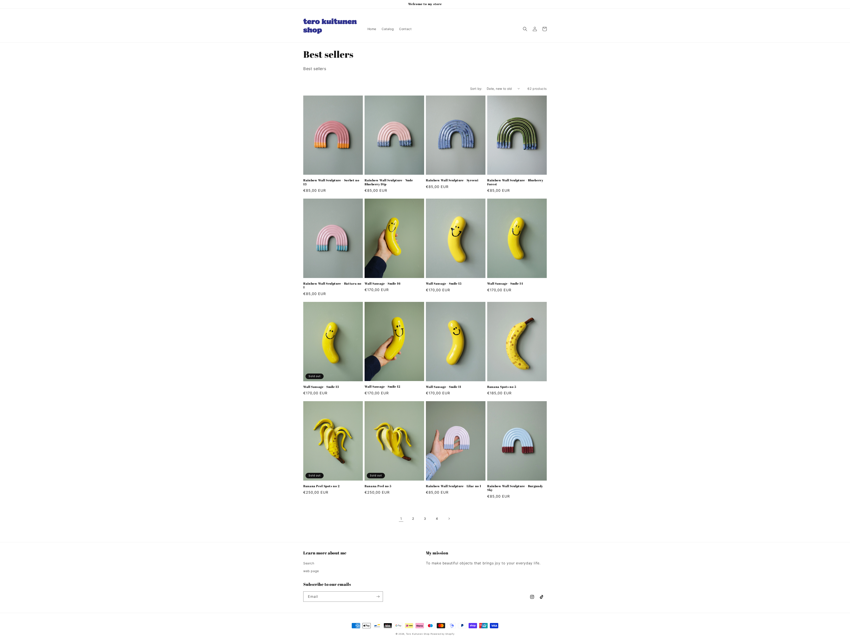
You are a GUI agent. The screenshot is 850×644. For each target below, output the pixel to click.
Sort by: (476, 88)
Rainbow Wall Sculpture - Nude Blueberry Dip (389, 182)
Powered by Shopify (443, 633)
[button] (525, 29)
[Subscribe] (378, 596)
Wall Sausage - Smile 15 (444, 284)
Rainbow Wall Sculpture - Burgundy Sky (515, 488)
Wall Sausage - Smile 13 (321, 387)
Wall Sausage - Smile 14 (505, 284)
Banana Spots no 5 (501, 387)
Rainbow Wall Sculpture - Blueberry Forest (515, 182)
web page (311, 571)
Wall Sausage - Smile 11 (443, 387)
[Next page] (449, 518)
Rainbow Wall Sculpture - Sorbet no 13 (331, 182)
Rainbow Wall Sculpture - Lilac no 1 (453, 486)
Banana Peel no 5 (378, 486)
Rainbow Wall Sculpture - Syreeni (452, 180)
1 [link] (401, 518)
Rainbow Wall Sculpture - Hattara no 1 (332, 285)
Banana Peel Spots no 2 (321, 486)
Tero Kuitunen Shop (418, 633)
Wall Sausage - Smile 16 (383, 284)
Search (308, 563)
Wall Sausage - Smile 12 (382, 387)
